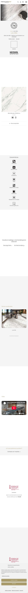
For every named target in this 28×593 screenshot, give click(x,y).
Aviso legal (21, 590)
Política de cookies (8, 590)
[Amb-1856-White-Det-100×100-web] (14, 12)
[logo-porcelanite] (6, 2)
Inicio (11, 31)
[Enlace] (23, 2)
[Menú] (26, 2)
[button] (18, 2)
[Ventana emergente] (21, 2)
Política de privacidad (15, 590)
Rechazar (14, 583)
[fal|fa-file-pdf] (15, 118)
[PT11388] (14, 99)
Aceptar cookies (14, 580)
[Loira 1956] (14, 320)
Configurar (14, 587)
